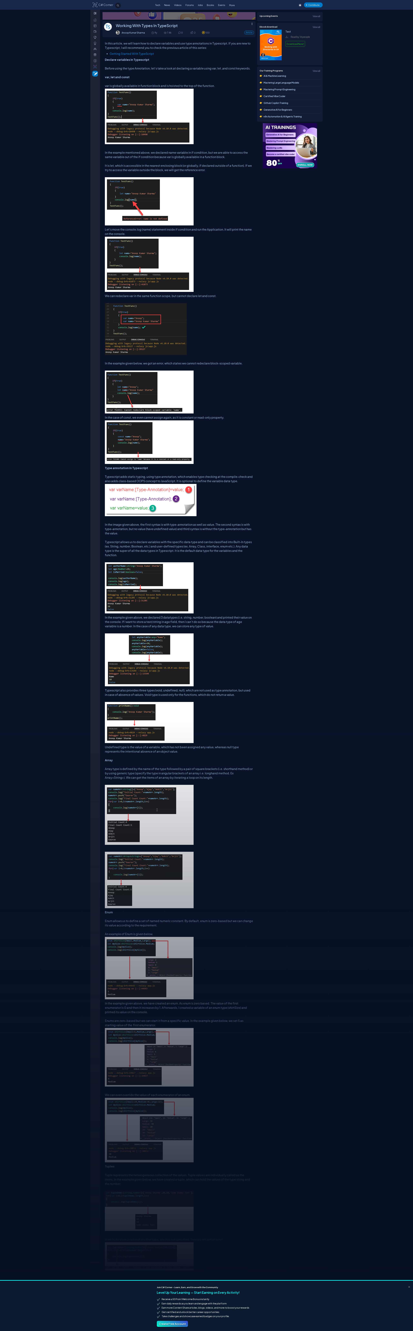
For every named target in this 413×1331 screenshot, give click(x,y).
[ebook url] (271, 59)
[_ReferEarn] (95, 55)
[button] (191, 33)
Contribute (313, 5)
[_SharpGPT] (95, 67)
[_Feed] (95, 20)
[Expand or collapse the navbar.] (95, 13)
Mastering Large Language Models (281, 82)
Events (221, 5)
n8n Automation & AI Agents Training (283, 116)
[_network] (95, 49)
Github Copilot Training (276, 102)
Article (249, 32)
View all (316, 16)
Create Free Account (172, 1324)
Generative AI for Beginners (278, 109)
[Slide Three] (179, 16)
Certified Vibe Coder (274, 96)
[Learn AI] (290, 145)
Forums (190, 5)
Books (210, 5)
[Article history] (153, 32)
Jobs (200, 5)
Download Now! (295, 43)
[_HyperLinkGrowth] (94, 73)
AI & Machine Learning (275, 75)
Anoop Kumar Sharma (133, 32)
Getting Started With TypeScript (132, 53)
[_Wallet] (95, 31)
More (232, 5)
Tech (157, 5)
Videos (177, 5)
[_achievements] (95, 43)
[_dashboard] (95, 26)
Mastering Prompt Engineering (279, 89)
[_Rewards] (95, 61)
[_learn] (95, 37)
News (167, 5)
